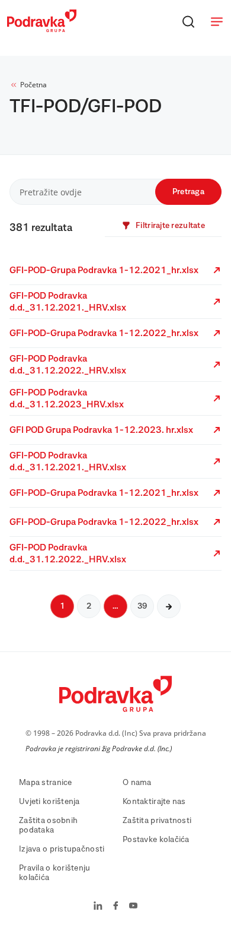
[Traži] (188, 21)
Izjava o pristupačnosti (61, 849)
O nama (137, 782)
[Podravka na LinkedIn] (98, 906)
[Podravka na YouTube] (133, 906)
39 (142, 606)
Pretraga (188, 192)
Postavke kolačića (156, 839)
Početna (33, 85)
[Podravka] (41, 29)
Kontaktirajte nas (154, 801)
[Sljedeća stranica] (169, 606)
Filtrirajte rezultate (170, 225)
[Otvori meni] (217, 21)
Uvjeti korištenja (49, 801)
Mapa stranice (45, 782)
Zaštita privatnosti (157, 820)
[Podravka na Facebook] (115, 906)
